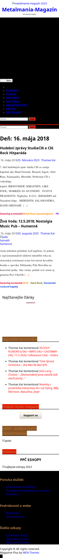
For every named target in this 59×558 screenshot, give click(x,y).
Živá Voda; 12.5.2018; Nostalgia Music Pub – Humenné (26, 223)
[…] (25, 205)
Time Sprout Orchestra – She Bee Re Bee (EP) (31, 363)
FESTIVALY (12, 101)
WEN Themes (31, 552)
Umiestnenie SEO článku (21, 487)
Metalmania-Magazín (29, 9)
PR (57, 213)
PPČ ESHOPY (14, 112)
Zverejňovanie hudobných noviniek (27, 490)
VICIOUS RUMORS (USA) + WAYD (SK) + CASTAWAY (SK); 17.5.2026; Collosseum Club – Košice (33, 351)
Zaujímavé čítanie (16, 539)
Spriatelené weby (16, 535)
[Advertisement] (29, 47)
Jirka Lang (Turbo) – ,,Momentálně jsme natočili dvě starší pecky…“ (33, 374)
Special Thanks (15, 516)
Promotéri (12, 494)
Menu (8, 80)
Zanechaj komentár (11, 213)
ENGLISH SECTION (17, 542)
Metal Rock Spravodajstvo (38, 213)
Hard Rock (36, 283)
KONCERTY (13, 98)
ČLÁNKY (11, 94)
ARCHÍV (11, 109)
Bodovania (12, 513)
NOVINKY (12, 90)
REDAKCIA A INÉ (16, 105)
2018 (25, 283)
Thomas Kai (48, 160)
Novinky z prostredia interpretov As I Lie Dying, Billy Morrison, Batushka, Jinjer (33, 388)
